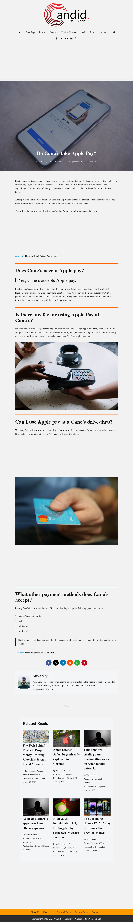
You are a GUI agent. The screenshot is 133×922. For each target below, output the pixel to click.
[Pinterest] (84, 663)
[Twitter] (61, 38)
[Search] (114, 32)
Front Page (30, 32)
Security (54, 32)
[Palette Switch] (20, 32)
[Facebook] (56, 38)
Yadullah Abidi (62, 770)
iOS (62, 774)
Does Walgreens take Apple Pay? (40, 652)
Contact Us (48, 912)
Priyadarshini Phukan (34, 770)
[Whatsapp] (77, 663)
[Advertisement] (66, 61)
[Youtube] (66, 38)
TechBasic (34, 774)
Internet (26, 774)
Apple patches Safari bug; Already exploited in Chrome (66, 756)
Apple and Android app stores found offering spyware (35, 823)
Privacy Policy (81, 912)
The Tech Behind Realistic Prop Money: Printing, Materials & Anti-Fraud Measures (35, 754)
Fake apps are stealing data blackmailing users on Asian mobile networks (96, 759)
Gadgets (87, 843)
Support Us (97, 912)
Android (87, 779)
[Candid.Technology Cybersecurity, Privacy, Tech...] (66, 14)
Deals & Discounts (70, 32)
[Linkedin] (71, 38)
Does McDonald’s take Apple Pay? (41, 255)
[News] (76, 38)
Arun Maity (91, 839)
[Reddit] (70, 663)
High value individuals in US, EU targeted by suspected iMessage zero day (66, 827)
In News (42, 32)
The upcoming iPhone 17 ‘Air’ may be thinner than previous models (97, 825)
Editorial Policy (64, 912)
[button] (86, 32)
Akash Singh (42, 161)
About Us (35, 912)
